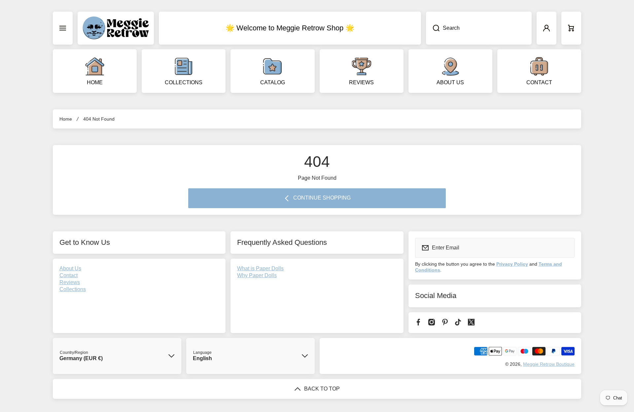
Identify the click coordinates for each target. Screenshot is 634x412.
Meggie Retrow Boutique (549, 364)
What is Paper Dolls (260, 268)
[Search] (433, 28)
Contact (68, 275)
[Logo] (116, 28)
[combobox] (479, 28)
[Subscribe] (565, 248)
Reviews (69, 282)
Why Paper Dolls (257, 275)
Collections (72, 289)
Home (65, 119)
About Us (70, 268)
